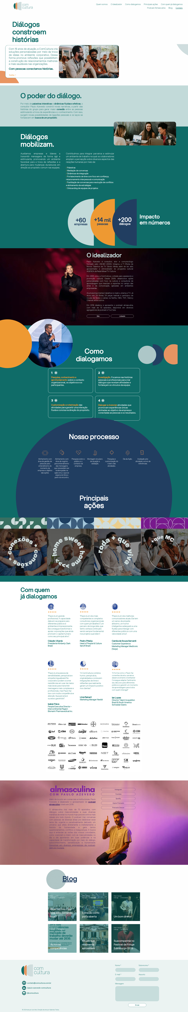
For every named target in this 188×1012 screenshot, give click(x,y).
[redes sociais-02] (24, 993)
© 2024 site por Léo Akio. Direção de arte (34, 1010)
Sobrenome (143, 965)
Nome (117, 965)
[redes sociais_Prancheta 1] (24, 988)
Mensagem (119, 983)
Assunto (142, 974)
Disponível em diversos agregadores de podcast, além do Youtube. (72, 846)
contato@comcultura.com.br (39, 983)
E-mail (117, 974)
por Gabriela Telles (53, 1010)
